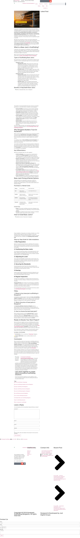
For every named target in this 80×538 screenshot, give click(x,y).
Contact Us (45, 8)
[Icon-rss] (48, 1)
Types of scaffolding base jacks (19, 399)
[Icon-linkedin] (46, 1)
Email (15, 424)
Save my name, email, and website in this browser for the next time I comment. (26, 433)
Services (45, 3)
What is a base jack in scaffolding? (20, 402)
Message (1, 529)
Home (36, 3)
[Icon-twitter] (43, 1)
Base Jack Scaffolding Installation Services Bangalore (23, 384)
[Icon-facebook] (41, 1)
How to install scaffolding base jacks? (20, 395)
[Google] (24, 463)
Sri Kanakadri (33, 347)
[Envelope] (50, 1)
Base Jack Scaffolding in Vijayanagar (20, 382)
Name (15, 420)
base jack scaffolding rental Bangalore (21, 386)
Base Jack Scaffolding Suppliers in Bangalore (22, 391)
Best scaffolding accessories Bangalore (21, 393)
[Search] (65, 4)
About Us (41, 3)
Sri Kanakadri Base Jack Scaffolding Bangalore (22, 397)
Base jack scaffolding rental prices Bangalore (22, 388)
